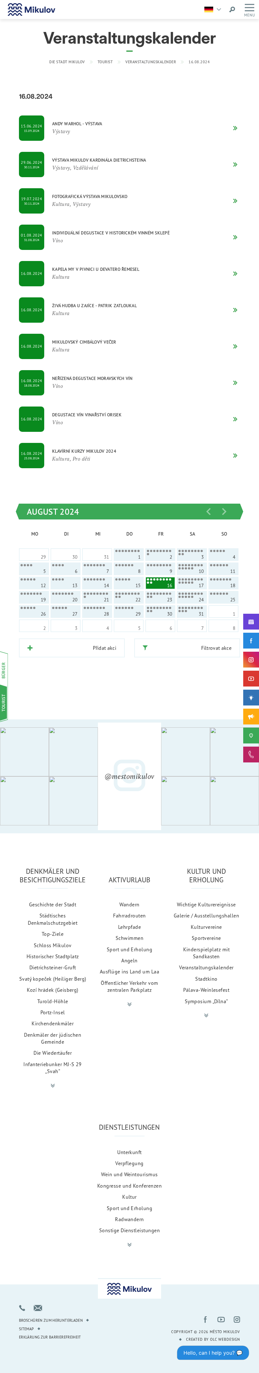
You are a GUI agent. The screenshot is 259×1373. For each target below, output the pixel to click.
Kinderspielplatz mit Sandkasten (206, 953)
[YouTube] (251, 678)
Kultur (129, 1197)
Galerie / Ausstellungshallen (206, 915)
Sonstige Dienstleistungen (129, 1230)
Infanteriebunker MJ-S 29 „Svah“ (52, 1067)
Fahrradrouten (129, 915)
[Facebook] (251, 641)
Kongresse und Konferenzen (129, 1186)
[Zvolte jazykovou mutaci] (214, 9)
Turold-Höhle (52, 1001)
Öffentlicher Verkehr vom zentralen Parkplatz (129, 986)
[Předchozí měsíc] (208, 511)
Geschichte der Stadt (52, 904)
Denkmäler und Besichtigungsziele (53, 875)
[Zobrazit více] (53, 1086)
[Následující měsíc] (224, 511)
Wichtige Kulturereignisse (206, 904)
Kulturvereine (206, 927)
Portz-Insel (52, 1012)
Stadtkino (206, 979)
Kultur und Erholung (206, 875)
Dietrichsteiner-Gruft (52, 967)
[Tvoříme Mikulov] (251, 697)
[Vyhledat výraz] (232, 9)
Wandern (129, 904)
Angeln (129, 960)
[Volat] (22, 1308)
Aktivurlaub (129, 879)
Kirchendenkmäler (53, 1023)
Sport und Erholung (130, 949)
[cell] (129, 554)
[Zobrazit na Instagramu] (24, 751)
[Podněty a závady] (251, 735)
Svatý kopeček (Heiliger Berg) (52, 979)
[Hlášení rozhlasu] (251, 716)
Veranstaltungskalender (150, 61)
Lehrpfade (129, 927)
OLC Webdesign (225, 1339)
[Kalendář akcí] (251, 622)
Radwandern (129, 1219)
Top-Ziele (52, 934)
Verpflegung (129, 1163)
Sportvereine (206, 938)
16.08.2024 (199, 61)
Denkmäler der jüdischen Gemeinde (52, 1038)
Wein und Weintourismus (129, 1174)
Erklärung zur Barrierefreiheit (50, 1337)
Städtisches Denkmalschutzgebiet (52, 919)
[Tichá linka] (251, 754)
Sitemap (26, 1328)
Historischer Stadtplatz (53, 956)
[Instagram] (251, 660)
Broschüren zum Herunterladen (51, 1320)
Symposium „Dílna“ (206, 1001)
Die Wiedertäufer (52, 1053)
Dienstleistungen (129, 1127)
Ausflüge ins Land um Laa (130, 971)
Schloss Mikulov (53, 945)
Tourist (105, 61)
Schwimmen (129, 938)
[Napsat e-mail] (38, 1308)
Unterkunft (129, 1152)
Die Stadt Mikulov (67, 61)
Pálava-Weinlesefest (206, 990)
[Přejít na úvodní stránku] (31, 9)
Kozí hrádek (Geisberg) (52, 990)
